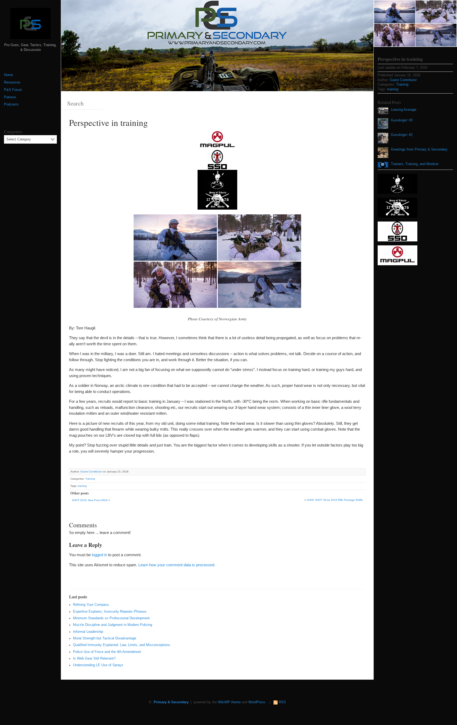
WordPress (256, 702)
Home (8, 75)
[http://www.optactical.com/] (217, 179)
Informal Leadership (88, 632)
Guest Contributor (91, 471)
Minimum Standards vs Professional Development (111, 618)
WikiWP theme (229, 702)
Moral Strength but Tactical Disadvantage (104, 638)
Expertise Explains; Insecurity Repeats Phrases (110, 611)
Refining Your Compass (91, 605)
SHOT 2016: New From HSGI (90, 500)
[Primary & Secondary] (30, 25)
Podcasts (11, 104)
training (82, 485)
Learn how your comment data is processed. (176, 565)
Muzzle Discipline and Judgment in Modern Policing (112, 625)
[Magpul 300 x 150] (217, 139)
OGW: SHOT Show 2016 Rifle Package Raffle (335, 499)
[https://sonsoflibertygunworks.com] (217, 199)
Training (90, 478)
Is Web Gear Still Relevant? (94, 658)
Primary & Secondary (171, 702)
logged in (99, 554)
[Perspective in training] (415, 23)
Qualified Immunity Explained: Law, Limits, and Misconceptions (121, 645)
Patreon (10, 97)
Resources (12, 82)
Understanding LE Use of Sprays (98, 665)
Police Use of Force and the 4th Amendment (107, 652)
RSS (282, 702)
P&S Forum (13, 90)
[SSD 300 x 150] (217, 159)
